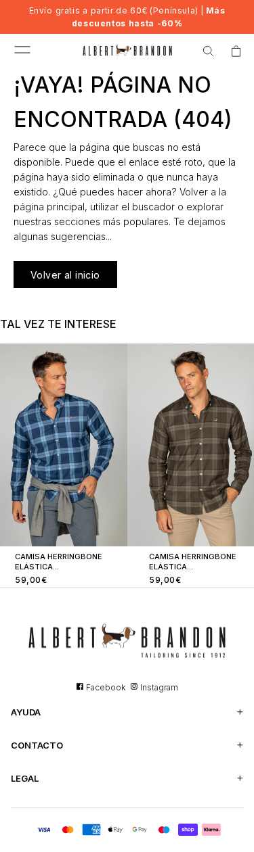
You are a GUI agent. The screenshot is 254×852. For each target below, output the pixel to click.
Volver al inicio (65, 275)
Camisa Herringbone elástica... (58, 561)
